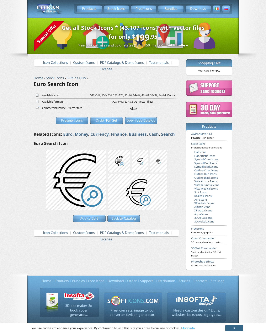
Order (132, 281)
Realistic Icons (203, 196)
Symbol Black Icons (206, 166)
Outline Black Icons (206, 178)
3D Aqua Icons (203, 218)
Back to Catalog (123, 218)
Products (89, 8)
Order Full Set (106, 120)
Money (81, 134)
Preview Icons (72, 120)
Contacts (200, 281)
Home (46, 281)
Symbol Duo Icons (205, 163)
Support (146, 281)
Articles (184, 281)
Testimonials (159, 62)
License (106, 69)
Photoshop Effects (203, 263)
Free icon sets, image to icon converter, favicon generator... (133, 312)
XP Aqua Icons (203, 210)
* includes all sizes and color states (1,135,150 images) (133, 45)
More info (188, 328)
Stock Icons (116, 8)
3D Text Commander (206, 251)
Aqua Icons (201, 214)
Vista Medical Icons (206, 188)
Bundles (171, 8)
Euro (68, 134)
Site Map (217, 281)
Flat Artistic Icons (204, 156)
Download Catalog (140, 120)
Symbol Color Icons (206, 159)
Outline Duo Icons (205, 174)
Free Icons (144, 8)
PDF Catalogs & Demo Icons (122, 62)
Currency (99, 134)
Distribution (165, 281)
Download (198, 8)
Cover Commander (206, 240)
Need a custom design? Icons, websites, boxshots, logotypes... (197, 312)
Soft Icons (200, 192)
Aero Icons (200, 199)
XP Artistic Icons (204, 203)
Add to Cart (89, 218)
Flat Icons (200, 152)
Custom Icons (84, 62)
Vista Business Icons (206, 185)
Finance (119, 134)
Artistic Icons (202, 207)
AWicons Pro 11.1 (202, 135)
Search (168, 134)
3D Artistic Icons (204, 221)
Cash (154, 134)
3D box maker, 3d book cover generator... (78, 310)
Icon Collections (55, 62)
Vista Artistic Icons (205, 181)
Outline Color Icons (206, 170)
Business (138, 134)
